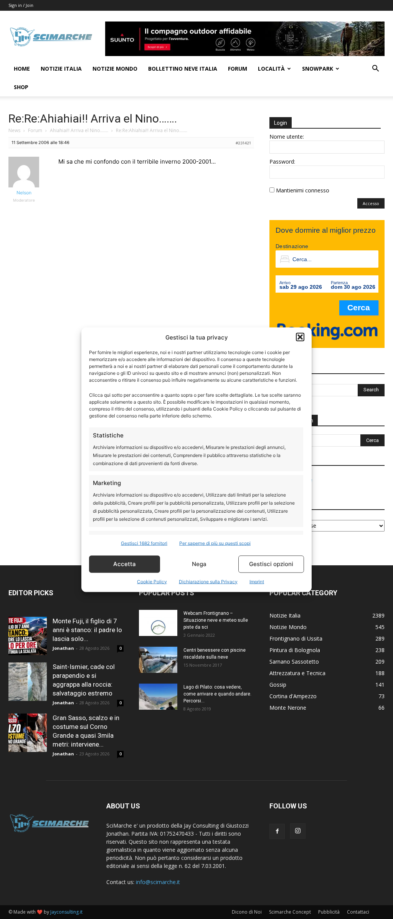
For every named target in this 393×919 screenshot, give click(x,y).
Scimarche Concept (290, 912)
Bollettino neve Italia (182, 68)
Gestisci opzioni (271, 564)
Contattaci (358, 912)
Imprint (256, 581)
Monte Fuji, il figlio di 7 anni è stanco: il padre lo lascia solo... (87, 629)
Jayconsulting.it (66, 912)
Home (22, 68)
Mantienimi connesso (302, 190)
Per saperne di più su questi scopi (215, 543)
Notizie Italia (61, 68)
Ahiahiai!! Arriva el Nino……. (79, 130)
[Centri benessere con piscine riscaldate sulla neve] (158, 660)
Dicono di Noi (247, 912)
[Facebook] (277, 831)
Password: (282, 161)
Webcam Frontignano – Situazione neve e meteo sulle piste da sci (215, 620)
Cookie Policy (152, 581)
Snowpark (317, 68)
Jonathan (63, 648)
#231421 (243, 143)
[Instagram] (297, 831)
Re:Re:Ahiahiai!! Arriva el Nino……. (92, 118)
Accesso (371, 203)
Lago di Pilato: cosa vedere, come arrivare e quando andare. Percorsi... (217, 694)
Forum (237, 68)
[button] (300, 337)
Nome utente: (286, 136)
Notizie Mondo (114, 68)
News (14, 130)
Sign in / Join (20, 5)
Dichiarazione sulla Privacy (208, 581)
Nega (199, 564)
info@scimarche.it (158, 882)
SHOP (21, 87)
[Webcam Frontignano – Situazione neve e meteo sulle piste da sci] (158, 623)
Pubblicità (329, 912)
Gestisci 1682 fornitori (144, 543)
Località (271, 68)
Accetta (124, 564)
